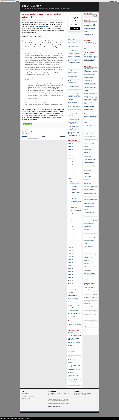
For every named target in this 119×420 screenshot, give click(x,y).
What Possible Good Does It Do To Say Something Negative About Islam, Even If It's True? (74, 134)
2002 (70, 280)
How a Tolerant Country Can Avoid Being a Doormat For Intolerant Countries (73, 128)
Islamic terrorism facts (88, 223)
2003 (70, 277)
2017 (70, 167)
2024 (70, 146)
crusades (86, 146)
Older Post (62, 136)
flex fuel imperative (88, 170)
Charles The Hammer (88, 143)
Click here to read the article (54, 406)
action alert (86, 128)
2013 (70, 247)
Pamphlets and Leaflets (72, 90)
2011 (70, 253)
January (72, 243)
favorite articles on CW (88, 165)
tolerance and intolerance (89, 311)
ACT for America (87, 125)
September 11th (87, 257)
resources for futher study (89, 254)
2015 (70, 173)
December (72, 178)
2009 (70, 259)
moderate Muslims (88, 226)
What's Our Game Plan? (73, 67)
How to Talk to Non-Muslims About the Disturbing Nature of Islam (90, 208)
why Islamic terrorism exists (89, 326)
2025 (70, 143)
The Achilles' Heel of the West (74, 110)
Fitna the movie (87, 167)
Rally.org (92, 24)
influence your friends (88, 215)
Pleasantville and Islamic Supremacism (56, 394)
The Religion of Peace (72, 359)
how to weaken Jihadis (88, 212)
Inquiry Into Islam (51, 117)
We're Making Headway (75, 183)
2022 (70, 152)
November (72, 181)
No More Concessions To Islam (28, 396)
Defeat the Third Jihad (26, 398)
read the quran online (88, 246)
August (71, 223)
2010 (70, 256)
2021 (70, 155)
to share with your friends (89, 308)
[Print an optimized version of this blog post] (27, 125)
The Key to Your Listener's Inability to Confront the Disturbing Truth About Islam (73, 82)
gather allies (86, 173)
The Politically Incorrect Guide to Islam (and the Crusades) (40, 42)
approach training (87, 133)
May (71, 232)
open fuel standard (88, 232)
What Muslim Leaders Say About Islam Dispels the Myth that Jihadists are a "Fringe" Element (74, 95)
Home (43, 136)
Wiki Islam (70, 362)
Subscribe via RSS (72, 34)
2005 (70, 271)
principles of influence (88, 240)
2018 (70, 164)
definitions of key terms (89, 149)
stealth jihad (86, 263)
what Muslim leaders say (89, 318)
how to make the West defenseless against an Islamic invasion (90, 194)
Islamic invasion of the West (89, 220)
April (71, 235)
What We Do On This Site (73, 50)
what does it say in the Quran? (90, 314)
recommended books (88, 249)
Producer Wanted (74, 207)
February (72, 240)
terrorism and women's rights (90, 294)
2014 (70, 176)
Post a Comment (26, 133)
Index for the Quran (72, 295)
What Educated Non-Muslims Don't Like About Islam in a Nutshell (74, 46)
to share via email (87, 306)
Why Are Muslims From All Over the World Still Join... (76, 203)
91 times (54, 45)
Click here (74, 325)
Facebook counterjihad (88, 162)
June (71, 229)
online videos (87, 229)
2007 (70, 265)
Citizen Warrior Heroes (26, 395)
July (71, 226)
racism (85, 243)
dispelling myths (87, 152)
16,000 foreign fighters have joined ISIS (37, 26)
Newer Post (24, 136)
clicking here (86, 25)
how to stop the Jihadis (88, 203)
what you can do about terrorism (90, 321)
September (72, 220)
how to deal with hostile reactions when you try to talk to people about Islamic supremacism (90, 188)
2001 (70, 283)
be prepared (86, 140)
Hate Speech (70, 99)
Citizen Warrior (33, 6)
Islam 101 (86, 217)
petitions (86, 234)
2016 (70, 170)
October (72, 217)
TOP (118, 418)
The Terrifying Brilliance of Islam (74, 42)
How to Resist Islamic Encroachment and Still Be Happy (73, 72)
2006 (70, 268)
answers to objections (88, 130)
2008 (70, 262)
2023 (70, 149)
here (36, 119)
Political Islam (71, 356)
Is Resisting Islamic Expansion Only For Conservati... (75, 188)
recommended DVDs (88, 251)
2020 (70, 158)
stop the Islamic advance (89, 266)
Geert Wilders (87, 176)
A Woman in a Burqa (72, 65)
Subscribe (74, 28)
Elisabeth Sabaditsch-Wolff (89, 159)
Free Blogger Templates (6, 418)
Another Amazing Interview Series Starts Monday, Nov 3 (76, 212)
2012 (70, 250)
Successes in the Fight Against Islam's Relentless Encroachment (74, 371)
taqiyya (86, 90)
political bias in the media (89, 237)
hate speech (86, 179)
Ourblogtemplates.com (23, 418)
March (71, 237)
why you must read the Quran (90, 328)
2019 (70, 161)
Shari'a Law (86, 260)
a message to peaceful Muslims (90, 116)
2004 (70, 274)
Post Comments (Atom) (33, 138)
